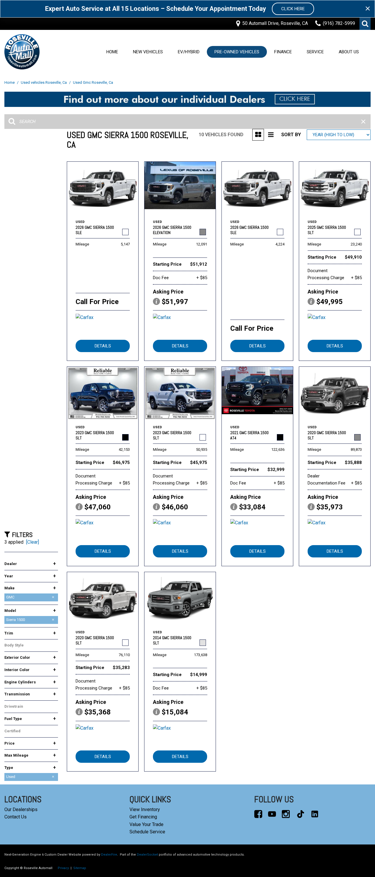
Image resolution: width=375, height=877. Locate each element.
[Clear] (32, 542)
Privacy (63, 868)
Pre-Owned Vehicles (236, 51)
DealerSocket (147, 854)
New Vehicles (148, 51)
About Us (349, 51)
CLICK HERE (293, 8)
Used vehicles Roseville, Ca (44, 82)
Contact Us (15, 817)
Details (103, 346)
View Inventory (144, 809)
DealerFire (109, 854)
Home (112, 51)
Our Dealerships (21, 809)
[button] (365, 24)
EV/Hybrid (189, 51)
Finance (283, 51)
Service (315, 51)
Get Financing (143, 817)
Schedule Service (147, 832)
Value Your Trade (146, 824)
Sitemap (79, 868)
